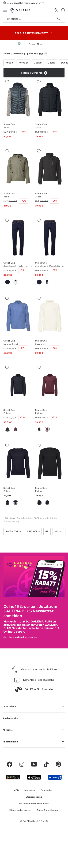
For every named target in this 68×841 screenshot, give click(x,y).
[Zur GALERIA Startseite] (20, 11)
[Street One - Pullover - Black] (18, 463)
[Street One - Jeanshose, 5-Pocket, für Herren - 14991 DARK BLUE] (18, 238)
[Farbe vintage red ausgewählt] (47, 429)
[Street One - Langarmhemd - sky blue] (18, 316)
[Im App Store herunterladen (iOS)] (34, 777)
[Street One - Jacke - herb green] (18, 169)
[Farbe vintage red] (15, 429)
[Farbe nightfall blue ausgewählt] (7, 429)
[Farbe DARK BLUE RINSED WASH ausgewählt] (15, 282)
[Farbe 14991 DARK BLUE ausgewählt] (39, 282)
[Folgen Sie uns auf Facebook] (9, 764)
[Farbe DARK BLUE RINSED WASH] (47, 282)
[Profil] (55, 10)
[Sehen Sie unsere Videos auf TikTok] (46, 764)
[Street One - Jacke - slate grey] (18, 99)
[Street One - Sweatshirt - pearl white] (50, 316)
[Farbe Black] (7, 502)
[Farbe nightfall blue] (39, 429)
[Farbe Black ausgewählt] (39, 502)
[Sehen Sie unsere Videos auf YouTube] (34, 764)
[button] (24, 3)
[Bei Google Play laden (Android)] (13, 777)
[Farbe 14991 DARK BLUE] (7, 282)
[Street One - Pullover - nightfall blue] (18, 385)
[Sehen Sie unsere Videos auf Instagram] (21, 764)
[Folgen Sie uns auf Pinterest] (58, 764)
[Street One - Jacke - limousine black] (50, 99)
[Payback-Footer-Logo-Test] (55, 777)
